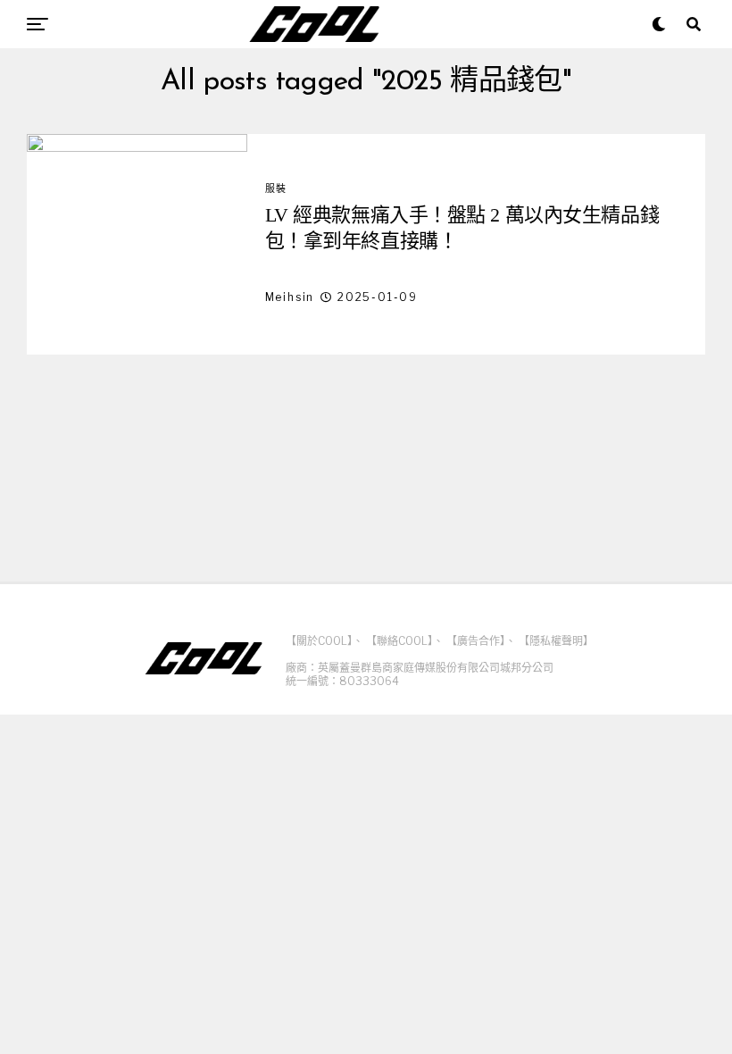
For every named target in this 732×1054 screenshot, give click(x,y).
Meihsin (290, 297)
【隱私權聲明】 (556, 641)
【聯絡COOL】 (399, 641)
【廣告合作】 (475, 641)
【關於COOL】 (319, 641)
